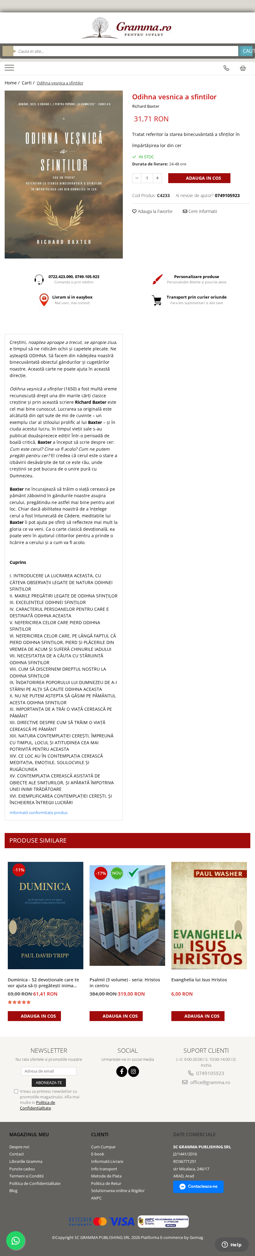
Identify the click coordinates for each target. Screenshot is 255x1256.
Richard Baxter (145, 106)
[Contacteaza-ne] (226, 68)
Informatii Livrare (107, 1161)
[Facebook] (121, 1071)
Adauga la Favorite (155, 211)
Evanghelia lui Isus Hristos (199, 980)
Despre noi (19, 1147)
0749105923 (209, 1073)
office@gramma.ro (209, 1082)
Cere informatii (202, 211)
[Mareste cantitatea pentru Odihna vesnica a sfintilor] (157, 178)
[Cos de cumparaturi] (242, 68)
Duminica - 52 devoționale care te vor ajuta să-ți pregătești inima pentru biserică (43, 983)
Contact (16, 1154)
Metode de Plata (106, 1176)
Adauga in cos (203, 178)
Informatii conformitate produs (38, 812)
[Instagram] (133, 1071)
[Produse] (10, 69)
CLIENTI (100, 1134)
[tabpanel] (64, 175)
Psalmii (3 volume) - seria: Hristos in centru (125, 982)
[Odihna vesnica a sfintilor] (64, 175)
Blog (13, 1190)
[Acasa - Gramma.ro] (127, 28)
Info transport (104, 1169)
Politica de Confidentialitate (37, 1105)
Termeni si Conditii (26, 1176)
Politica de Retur (106, 1183)
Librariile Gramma (25, 1161)
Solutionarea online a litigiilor (118, 1190)
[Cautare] (245, 51)
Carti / (29, 83)
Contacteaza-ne (202, 1186)
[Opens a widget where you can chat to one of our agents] (232, 1245)
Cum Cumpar (103, 1147)
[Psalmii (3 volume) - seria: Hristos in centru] (127, 915)
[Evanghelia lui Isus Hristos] (209, 915)
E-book (97, 1154)
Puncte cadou (22, 1169)
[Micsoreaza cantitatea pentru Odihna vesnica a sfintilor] (136, 178)
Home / (13, 83)
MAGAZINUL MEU (29, 1134)
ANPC (96, 1198)
